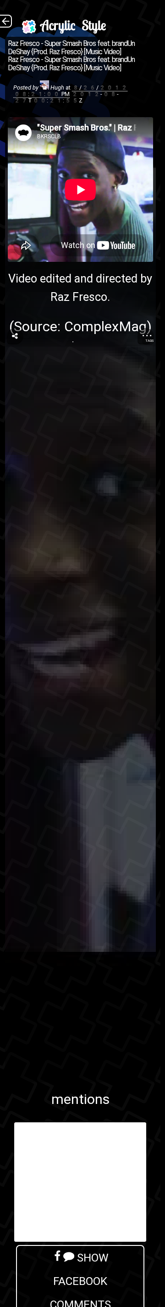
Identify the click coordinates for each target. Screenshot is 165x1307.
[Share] (15, 336)
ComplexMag (105, 326)
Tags (149, 341)
